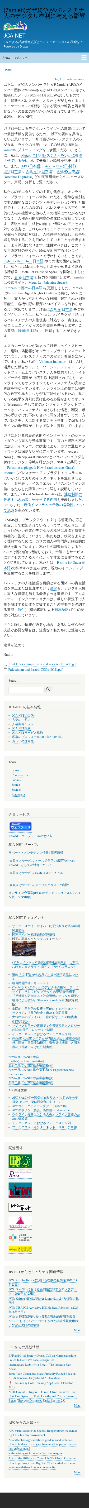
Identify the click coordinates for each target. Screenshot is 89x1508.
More (77, 1330)
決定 (53, 588)
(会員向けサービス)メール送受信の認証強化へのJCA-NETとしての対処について (42, 863)
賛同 (21, 330)
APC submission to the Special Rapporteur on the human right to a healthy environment (43, 1433)
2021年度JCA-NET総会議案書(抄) (31, 1082)
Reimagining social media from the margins (35, 1453)
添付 (21, 609)
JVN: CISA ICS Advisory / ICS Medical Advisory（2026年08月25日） (43, 1310)
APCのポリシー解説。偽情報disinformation (41, 1110)
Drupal (24, 46)
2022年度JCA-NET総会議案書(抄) (31, 1078)
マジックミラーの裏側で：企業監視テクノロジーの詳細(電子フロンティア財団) (46, 1028)
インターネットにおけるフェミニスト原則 (41, 1034)
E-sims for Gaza (68, 562)
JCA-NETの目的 (23, 715)
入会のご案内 (21, 720)
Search (16, 785)
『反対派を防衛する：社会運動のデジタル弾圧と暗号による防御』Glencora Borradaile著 (46, 998)
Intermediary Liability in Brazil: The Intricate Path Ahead (40, 1367)
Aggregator (18, 794)
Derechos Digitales (17, 176)
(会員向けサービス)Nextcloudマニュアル (36, 873)
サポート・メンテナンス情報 (29, 853)
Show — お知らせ (14, 57)
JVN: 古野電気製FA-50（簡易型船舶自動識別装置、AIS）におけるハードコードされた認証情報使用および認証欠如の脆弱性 (44, 1321)
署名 (17, 277)
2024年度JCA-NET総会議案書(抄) (31, 1065)
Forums (16, 780)
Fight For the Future (18, 261)
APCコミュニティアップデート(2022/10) (39, 1106)
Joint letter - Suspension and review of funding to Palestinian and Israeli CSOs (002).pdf (42, 666)
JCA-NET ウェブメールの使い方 (30, 836)
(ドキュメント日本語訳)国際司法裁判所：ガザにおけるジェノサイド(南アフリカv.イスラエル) (45, 964)
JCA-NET (15, 35)
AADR (62, 171)
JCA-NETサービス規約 (27, 733)
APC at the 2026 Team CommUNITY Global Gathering (42, 1458)
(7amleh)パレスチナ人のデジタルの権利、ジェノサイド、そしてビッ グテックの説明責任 (45, 989)
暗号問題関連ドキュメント (30, 983)
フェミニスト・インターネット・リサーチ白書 (44, 1127)
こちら (55, 309)
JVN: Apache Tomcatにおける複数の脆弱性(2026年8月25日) (43, 1282)
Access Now (54, 165)
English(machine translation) (26, 1061)
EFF (6, 171)
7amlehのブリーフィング (23, 149)
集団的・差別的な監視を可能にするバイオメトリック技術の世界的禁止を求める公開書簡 (46, 1011)
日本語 (34, 165)
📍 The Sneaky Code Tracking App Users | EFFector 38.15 (41, 1385)
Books (15, 770)
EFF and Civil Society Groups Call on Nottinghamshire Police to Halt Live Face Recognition (42, 1358)
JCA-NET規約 (21, 728)
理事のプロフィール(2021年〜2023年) (37, 737)
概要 (72, 992)
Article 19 (33, 171)
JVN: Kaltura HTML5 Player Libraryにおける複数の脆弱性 (44, 1301)
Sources (16, 790)
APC (24, 165)
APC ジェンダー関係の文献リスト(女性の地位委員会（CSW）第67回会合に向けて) (45, 1100)
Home (8, 69)
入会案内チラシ (23, 724)
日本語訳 (62, 609)
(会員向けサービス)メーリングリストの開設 (39, 885)
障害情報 (57, 853)
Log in (58, 79)
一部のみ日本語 (30, 287)
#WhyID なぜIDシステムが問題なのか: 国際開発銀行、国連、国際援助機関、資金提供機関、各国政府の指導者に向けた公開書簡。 (46, 1042)
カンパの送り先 (23, 741)
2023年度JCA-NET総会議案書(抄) (31, 1070)
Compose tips (20, 775)
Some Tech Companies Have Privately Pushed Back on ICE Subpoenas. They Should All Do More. (42, 1376)
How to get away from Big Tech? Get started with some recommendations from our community (42, 1465)
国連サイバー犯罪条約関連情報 (33, 935)
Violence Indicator (52, 361)
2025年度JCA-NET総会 (24, 1057)
